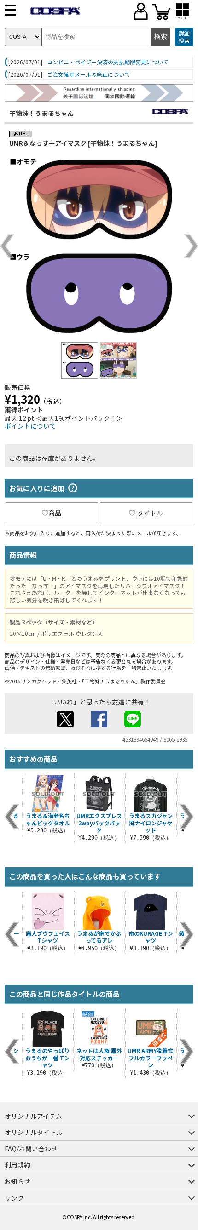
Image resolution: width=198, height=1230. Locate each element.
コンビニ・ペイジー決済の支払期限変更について (108, 62)
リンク (14, 1197)
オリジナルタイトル (34, 1132)
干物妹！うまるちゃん (41, 113)
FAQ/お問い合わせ (31, 1148)
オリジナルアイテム (33, 1116)
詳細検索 (184, 37)
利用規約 (17, 1164)
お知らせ (17, 1181)
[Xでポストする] (65, 724)
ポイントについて (30, 425)
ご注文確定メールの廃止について (88, 74)
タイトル (150, 513)
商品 (54, 513)
